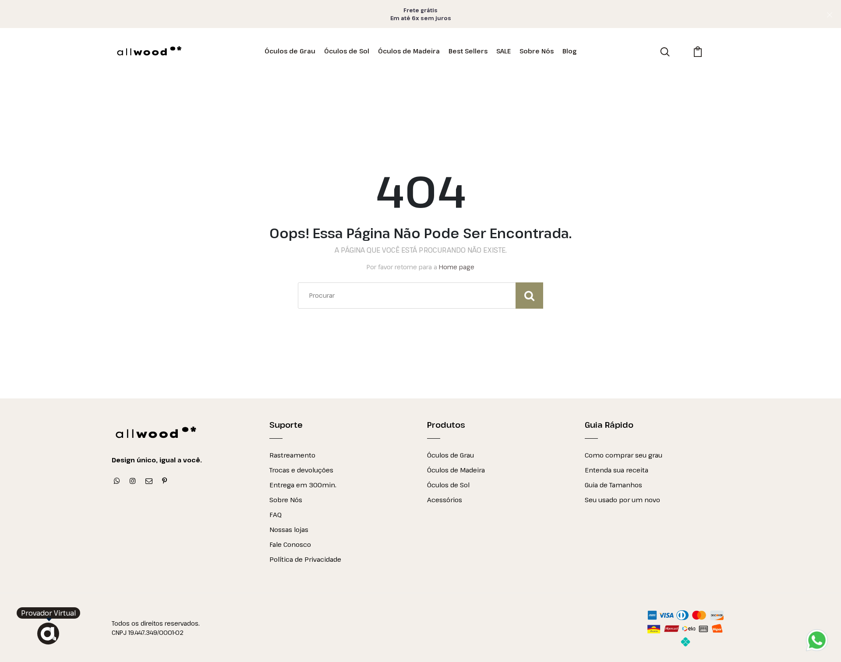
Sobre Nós (536, 51)
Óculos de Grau (290, 51)
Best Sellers (468, 51)
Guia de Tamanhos (613, 484)
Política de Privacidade (305, 559)
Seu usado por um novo (622, 499)
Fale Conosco (290, 544)
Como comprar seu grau (623, 455)
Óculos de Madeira (409, 51)
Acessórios (444, 499)
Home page (456, 267)
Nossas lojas (288, 529)
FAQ (275, 514)
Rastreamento (292, 455)
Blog (569, 51)
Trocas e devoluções (301, 469)
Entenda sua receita (616, 469)
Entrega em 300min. (302, 484)
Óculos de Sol (346, 51)
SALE (503, 51)
